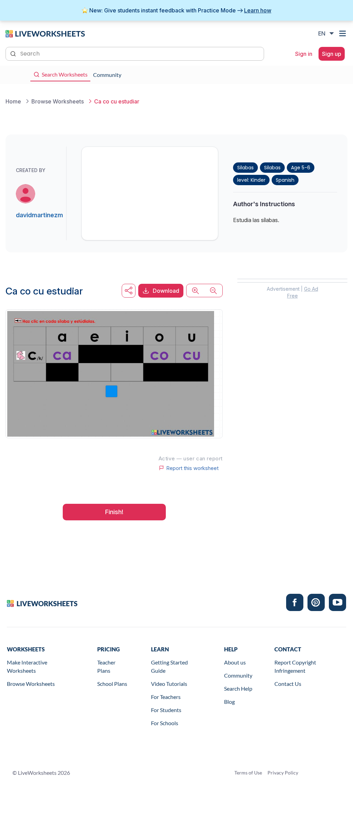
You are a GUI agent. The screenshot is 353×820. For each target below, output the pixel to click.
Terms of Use (248, 773)
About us (235, 662)
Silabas (245, 167)
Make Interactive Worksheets (27, 666)
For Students (166, 710)
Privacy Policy (283, 773)
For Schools (164, 723)
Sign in (303, 53)
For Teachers (166, 696)
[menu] (343, 33)
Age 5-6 (300, 167)
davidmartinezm (39, 215)
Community (238, 675)
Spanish (285, 180)
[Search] (14, 53)
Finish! (114, 512)
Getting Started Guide (169, 666)
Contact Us (287, 683)
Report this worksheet (192, 468)
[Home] (45, 33)
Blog (229, 701)
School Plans (112, 683)
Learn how (257, 10)
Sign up (331, 53)
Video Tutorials (169, 683)
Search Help (238, 688)
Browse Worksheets (31, 683)
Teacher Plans (106, 666)
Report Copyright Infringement (295, 666)
